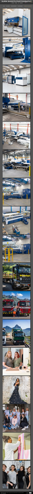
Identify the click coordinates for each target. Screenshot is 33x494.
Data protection (4, 493)
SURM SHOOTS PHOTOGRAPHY (16, 1)
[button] (31, 1)
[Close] (32, 492)
